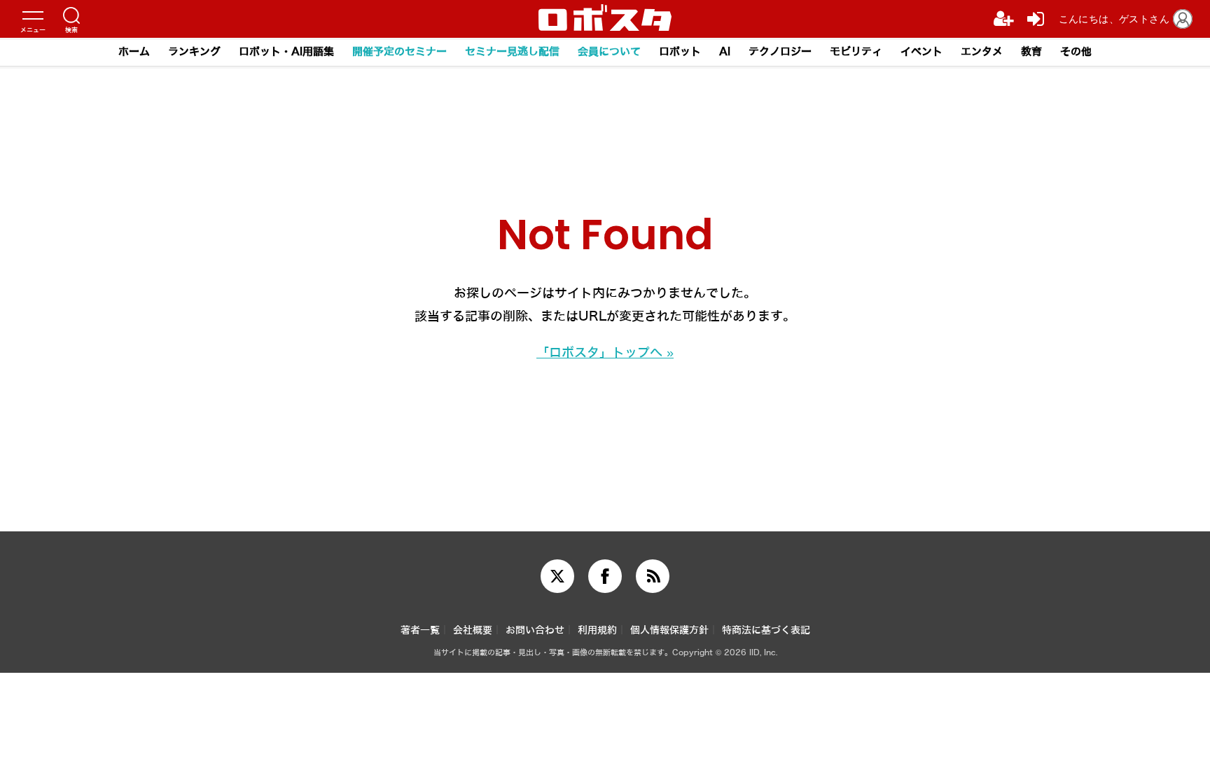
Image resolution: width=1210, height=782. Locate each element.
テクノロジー (780, 51)
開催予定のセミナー (399, 51)
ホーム (134, 51)
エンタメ (982, 51)
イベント (921, 51)
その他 (1076, 51)
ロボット (680, 51)
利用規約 (597, 630)
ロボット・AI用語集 (286, 51)
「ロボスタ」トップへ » (605, 353)
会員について (609, 51)
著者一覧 (420, 630)
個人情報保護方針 (669, 630)
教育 (1031, 51)
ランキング (194, 51)
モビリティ (856, 51)
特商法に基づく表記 (766, 630)
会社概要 (472, 630)
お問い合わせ (535, 630)
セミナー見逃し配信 (512, 51)
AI (724, 51)
